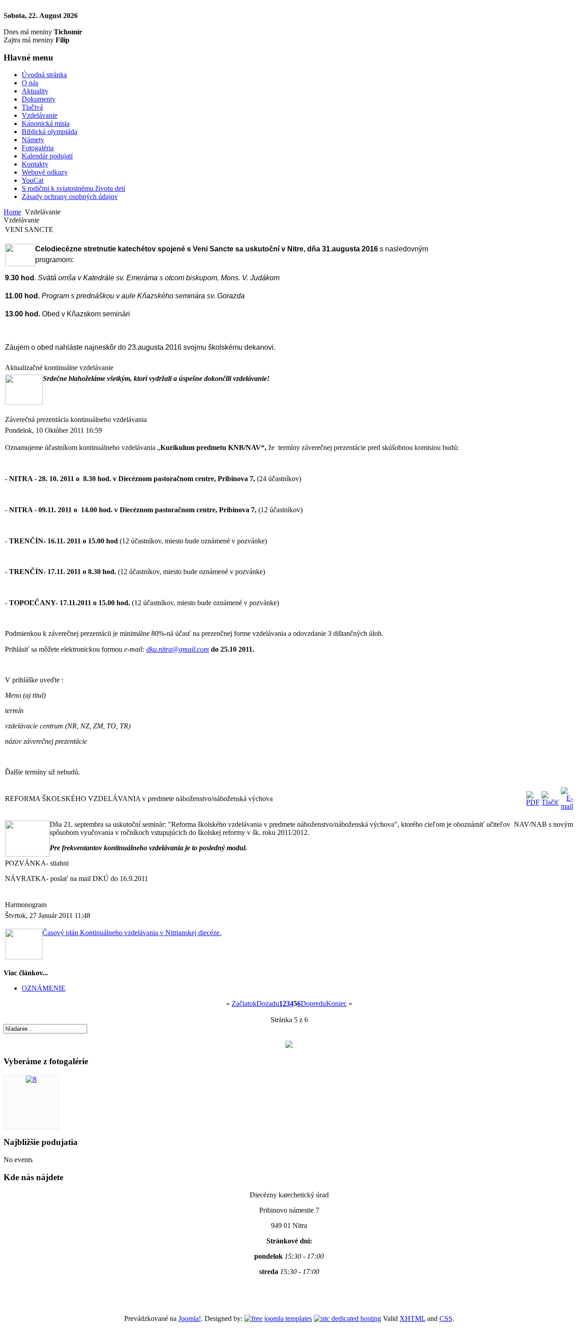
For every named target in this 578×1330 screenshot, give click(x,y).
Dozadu (267, 1003)
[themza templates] (278, 1318)
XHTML (412, 1318)
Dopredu (313, 1003)
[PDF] (533, 802)
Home (12, 212)
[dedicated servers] (347, 1318)
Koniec (336, 1003)
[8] (31, 1079)
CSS (445, 1318)
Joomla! (189, 1318)
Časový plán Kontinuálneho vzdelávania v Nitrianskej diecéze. (131, 932)
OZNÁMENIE (43, 988)
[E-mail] (567, 806)
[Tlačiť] (550, 802)
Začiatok (244, 1003)
